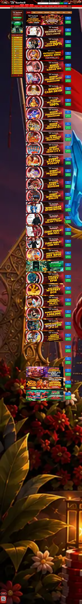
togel (46, 6)
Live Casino (50, 6)
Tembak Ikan (60, 6)
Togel (34, 12)
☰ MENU (3, 593)
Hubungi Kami (59, 1)
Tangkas (55, 6)
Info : (12, 7)
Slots (27, 6)
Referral (65, 6)
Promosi (69, 6)
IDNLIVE (31, 6)
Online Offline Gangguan (17, 75)
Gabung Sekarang (68, 22)
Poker (41, 6)
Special (28, 12)
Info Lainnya (68, 18)
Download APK (45, 1)
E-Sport (22, 6)
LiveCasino (40, 12)
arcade (36, 6)
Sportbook (17, 6)
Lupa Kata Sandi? (66, 1)
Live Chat (52, 1)
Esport (58, 12)
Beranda (12, 6)
